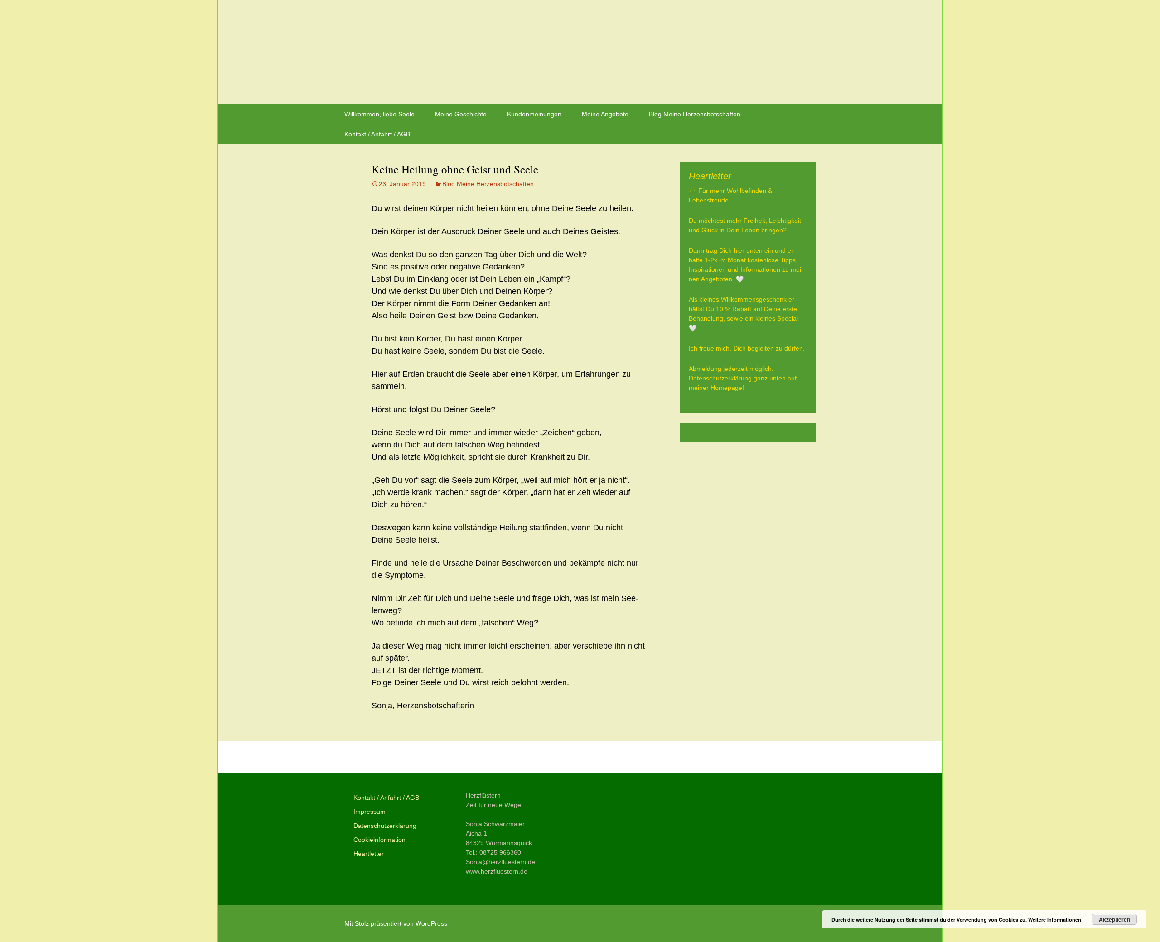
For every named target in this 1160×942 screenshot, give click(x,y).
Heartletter (368, 853)
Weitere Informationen (1054, 919)
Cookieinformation (379, 839)
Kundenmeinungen (534, 114)
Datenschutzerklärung (384, 825)
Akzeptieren (1114, 919)
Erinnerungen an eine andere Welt (446, 757)
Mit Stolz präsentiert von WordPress (395, 923)
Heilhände (619, 757)
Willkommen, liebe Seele (379, 114)
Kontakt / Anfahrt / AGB (377, 134)
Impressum (369, 811)
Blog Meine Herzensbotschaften (694, 114)
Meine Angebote (605, 114)
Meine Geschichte (461, 114)
